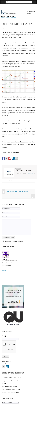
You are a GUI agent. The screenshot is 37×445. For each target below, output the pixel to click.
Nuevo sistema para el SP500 (13, 196)
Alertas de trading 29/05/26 (13, 389)
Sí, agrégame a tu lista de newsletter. (14, 241)
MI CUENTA (31, 11)
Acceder (29, 13)
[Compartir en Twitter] (6, 158)
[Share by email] (16, 158)
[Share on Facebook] (3, 158)
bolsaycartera (23, 170)
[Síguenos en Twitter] (3, 367)
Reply (4, 270)
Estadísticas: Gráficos (15, 377)
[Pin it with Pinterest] (9, 158)
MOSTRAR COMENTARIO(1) (23, 180)
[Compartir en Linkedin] (13, 158)
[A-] (2, 28)
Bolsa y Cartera (8, 16)
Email (5, 336)
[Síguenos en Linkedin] (7, 367)
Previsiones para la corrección (17, 191)
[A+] (4, 28)
